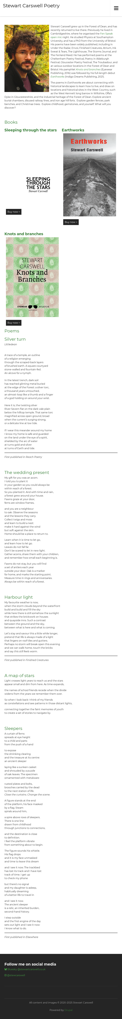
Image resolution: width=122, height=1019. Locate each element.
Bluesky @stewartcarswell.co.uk (26, 969)
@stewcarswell (16, 975)
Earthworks (73, 130)
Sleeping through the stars (30, 130)
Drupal (68, 1010)
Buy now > (13, 211)
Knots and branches (23, 234)
